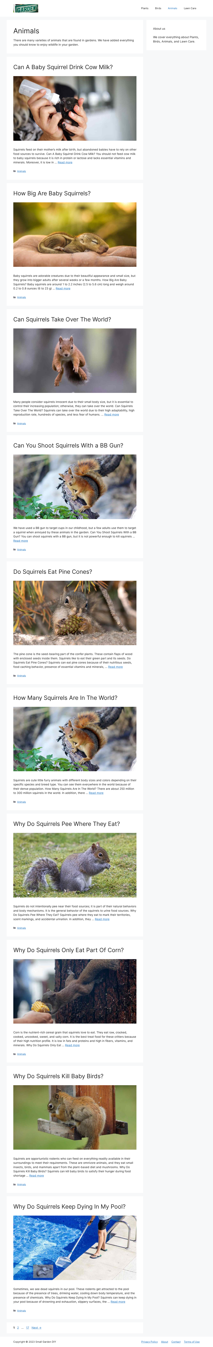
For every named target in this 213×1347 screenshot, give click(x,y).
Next (36, 1327)
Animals (172, 8)
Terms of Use (192, 1341)
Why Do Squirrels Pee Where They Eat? (66, 823)
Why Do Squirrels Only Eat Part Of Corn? (68, 949)
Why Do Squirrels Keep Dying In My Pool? (69, 1206)
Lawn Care (190, 8)
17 (28, 1327)
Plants (144, 8)
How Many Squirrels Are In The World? (65, 697)
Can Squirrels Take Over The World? (62, 319)
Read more (65, 162)
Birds (158, 8)
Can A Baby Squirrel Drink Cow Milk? (63, 66)
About (164, 1341)
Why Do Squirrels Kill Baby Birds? (58, 1076)
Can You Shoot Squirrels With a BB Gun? (68, 445)
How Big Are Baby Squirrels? (52, 193)
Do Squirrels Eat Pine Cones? (52, 571)
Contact (176, 1341)
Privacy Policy (149, 1341)
